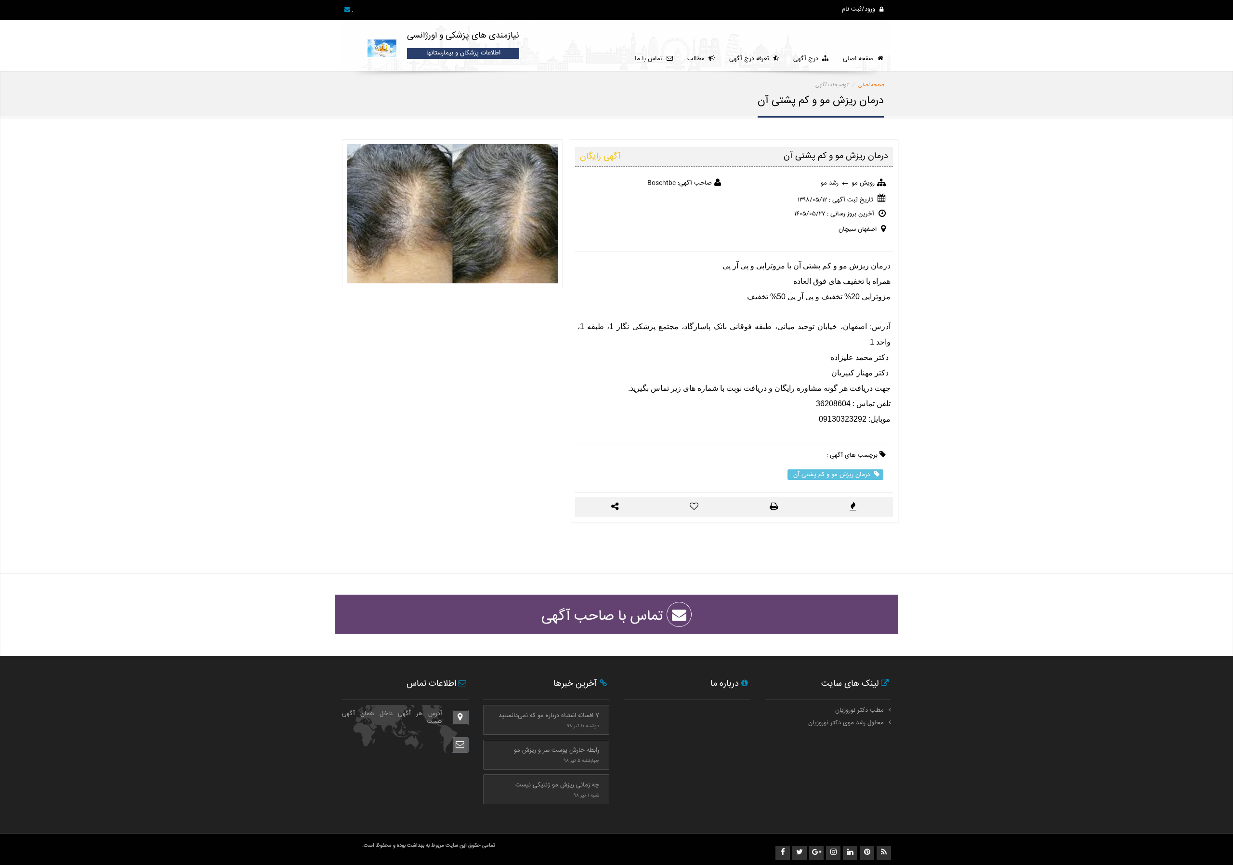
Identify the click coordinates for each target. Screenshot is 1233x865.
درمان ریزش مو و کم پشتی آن (832, 474)
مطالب (697, 59)
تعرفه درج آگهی (751, 59)
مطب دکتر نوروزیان (859, 710)
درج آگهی (807, 59)
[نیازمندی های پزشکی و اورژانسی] (382, 43)
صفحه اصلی (860, 59)
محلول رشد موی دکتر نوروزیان (846, 723)
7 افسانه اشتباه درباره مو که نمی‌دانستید (548, 715)
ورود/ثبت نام (859, 9)
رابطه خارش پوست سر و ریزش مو (556, 750)
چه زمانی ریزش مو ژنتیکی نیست (557, 785)
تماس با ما (651, 59)
